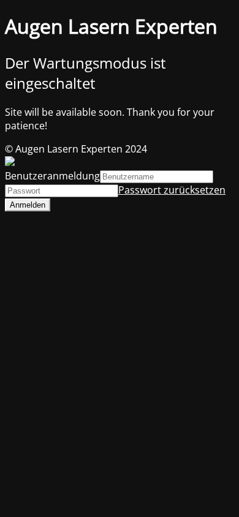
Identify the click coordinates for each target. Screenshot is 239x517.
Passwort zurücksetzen (172, 190)
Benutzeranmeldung (52, 176)
